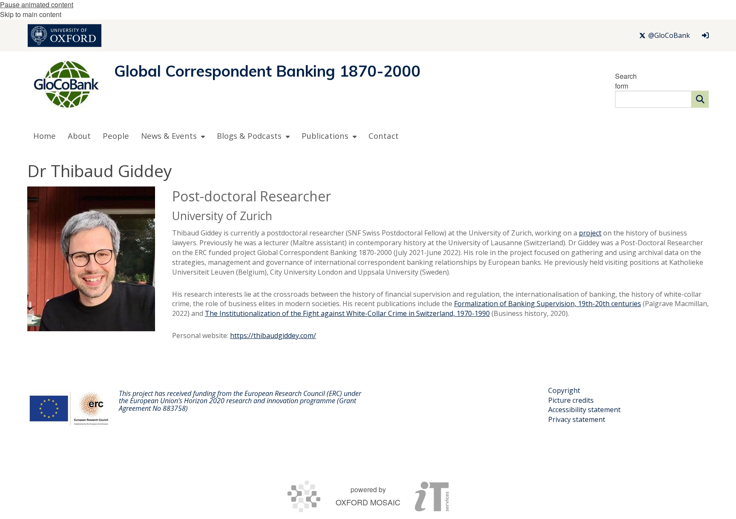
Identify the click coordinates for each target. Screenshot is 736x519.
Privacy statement (576, 419)
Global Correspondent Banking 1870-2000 (267, 70)
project (590, 233)
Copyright (564, 390)
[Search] (700, 99)
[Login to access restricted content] (705, 35)
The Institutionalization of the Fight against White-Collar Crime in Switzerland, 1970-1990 (347, 313)
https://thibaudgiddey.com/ (273, 335)
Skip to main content (30, 14)
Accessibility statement (584, 409)
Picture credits (571, 400)
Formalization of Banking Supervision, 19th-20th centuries (547, 303)
